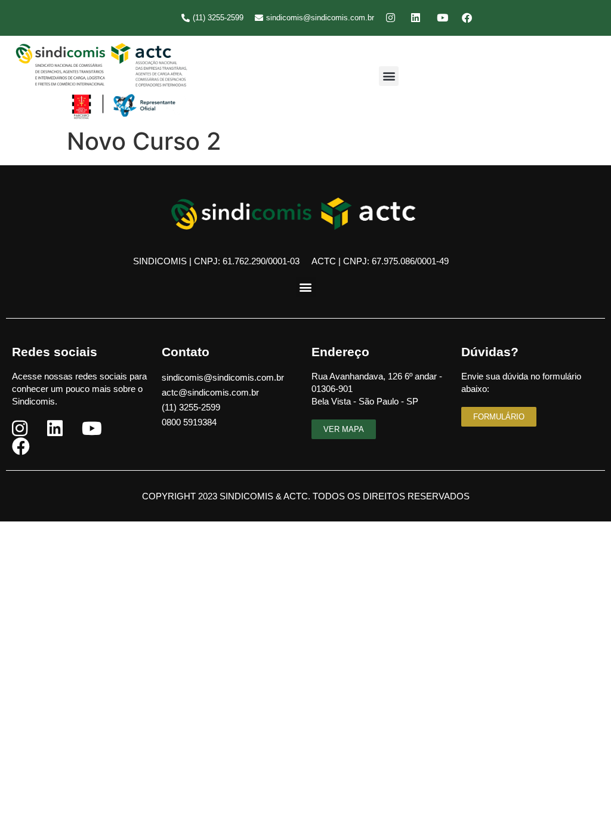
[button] (389, 76)
